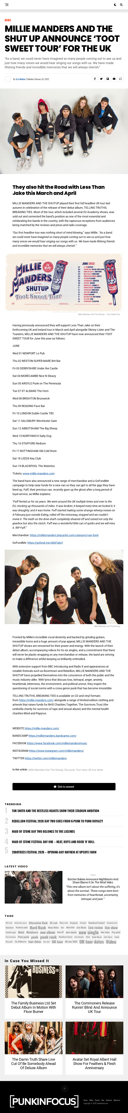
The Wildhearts (20, 941)
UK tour (57, 942)
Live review (95, 927)
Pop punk (116, 932)
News (86, 1100)
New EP (60, 932)
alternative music (20, 923)
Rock (88, 936)
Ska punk (69, 770)
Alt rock (53, 923)
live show (111, 927)
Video (111, 942)
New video (105, 932)
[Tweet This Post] (101, 79)
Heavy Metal (53, 927)
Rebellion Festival (65, 936)
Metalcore (32, 932)
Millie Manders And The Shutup (46, 770)
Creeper (83, 922)
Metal (21, 932)
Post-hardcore (11, 937)
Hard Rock (38, 927)
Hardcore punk (22, 927)
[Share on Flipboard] (108, 79)
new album (47, 932)
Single (117, 937)
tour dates (34, 942)
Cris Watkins (20, 79)
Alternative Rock (38, 923)
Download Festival (97, 922)
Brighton (74, 922)
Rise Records (79, 937)
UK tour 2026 (71, 941)
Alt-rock (9, 922)
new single (89, 932)
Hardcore (10, 927)
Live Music (81, 927)
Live (102, 1100)
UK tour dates (95, 770)
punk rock (48, 937)
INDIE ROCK (70, 927)
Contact (109, 1100)
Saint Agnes (108, 937)
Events (97, 1100)
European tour (112, 922)
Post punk (23, 937)
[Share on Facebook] (95, 79)
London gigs (11, 932)
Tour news (81, 770)
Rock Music (97, 936)
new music (71, 932)
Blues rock (64, 922)
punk (34, 937)
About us (116, 1100)
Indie (62, 927)
